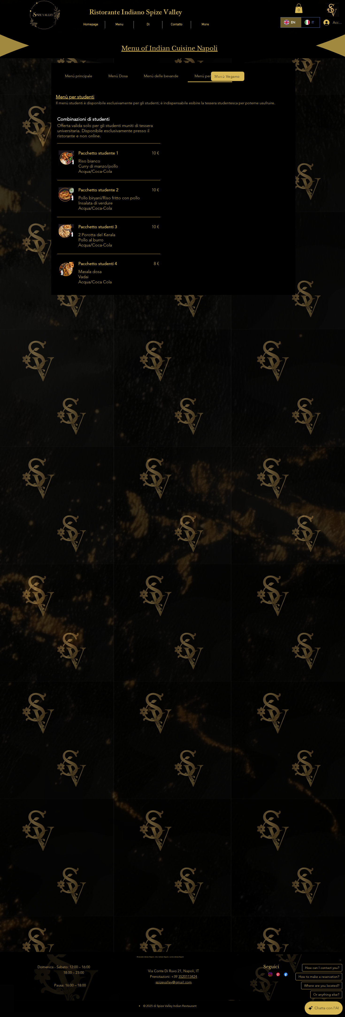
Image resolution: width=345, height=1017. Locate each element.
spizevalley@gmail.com (174, 982)
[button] (299, 8)
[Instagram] (270, 974)
